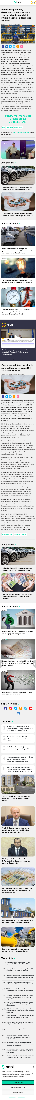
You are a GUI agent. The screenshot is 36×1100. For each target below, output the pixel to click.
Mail (21, 46)
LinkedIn (6, 46)
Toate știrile (7, 958)
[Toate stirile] (5, 2)
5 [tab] (21, 360)
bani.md (19, 24)
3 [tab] (17, 360)
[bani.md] (18, 2)
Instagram (11, 708)
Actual (14, 24)
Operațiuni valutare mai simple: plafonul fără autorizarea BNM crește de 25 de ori (17, 368)
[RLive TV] (7, 325)
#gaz (3, 127)
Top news (6, 721)
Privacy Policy (21, 1097)
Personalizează (18, 1093)
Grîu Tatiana (21, 374)
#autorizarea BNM (7, 534)
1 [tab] (13, 360)
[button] (33, 1067)
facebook (6, 708)
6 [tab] (23, 360)
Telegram (14, 46)
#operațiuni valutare (20, 534)
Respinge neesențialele (18, 1087)
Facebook (3, 46)
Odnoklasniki (17, 46)
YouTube (31, 708)
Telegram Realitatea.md (20, 132)
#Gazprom (10, 127)
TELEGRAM (19, 122)
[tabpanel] (18, 342)
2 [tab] (15, 360)
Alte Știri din (7, 162)
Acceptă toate (18, 1082)
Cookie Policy (12, 1097)
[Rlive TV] (33, 2)
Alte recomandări (9, 223)
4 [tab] (19, 360)
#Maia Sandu (18, 127)
